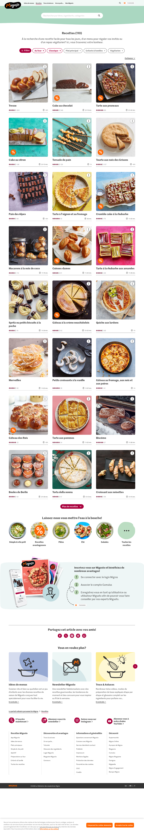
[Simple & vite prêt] (17, 534)
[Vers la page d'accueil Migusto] (13, 3)
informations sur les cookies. (49, 829)
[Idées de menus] (28, 677)
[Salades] (104, 534)
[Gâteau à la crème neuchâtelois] (72, 307)
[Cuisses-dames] (72, 251)
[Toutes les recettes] (126, 534)
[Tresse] (28, 88)
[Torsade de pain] (72, 143)
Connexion (130, 3)
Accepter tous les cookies (124, 825)
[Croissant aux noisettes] (115, 475)
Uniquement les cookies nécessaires (99, 825)
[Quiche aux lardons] (115, 307)
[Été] (83, 534)
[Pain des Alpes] (28, 197)
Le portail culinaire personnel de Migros (23, 711)
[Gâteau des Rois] (28, 421)
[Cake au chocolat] (72, 88)
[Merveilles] (28, 365)
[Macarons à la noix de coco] (28, 251)
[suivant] (135, 666)
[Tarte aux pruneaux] (115, 88)
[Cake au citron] (28, 143)
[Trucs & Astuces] (115, 677)
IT (134, 786)
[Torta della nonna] (72, 475)
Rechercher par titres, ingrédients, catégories (72, 15)
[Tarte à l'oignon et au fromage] (72, 197)
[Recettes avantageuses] (39, 534)
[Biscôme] (115, 421)
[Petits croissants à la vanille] (72, 365)
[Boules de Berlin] (28, 475)
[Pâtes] (61, 534)
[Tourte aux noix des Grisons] (115, 143)
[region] (72, 825)
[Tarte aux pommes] (72, 421)
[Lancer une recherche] (120, 3)
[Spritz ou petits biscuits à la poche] (28, 307)
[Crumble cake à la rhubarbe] (115, 197)
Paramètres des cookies (84, 764)
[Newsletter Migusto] (71, 677)
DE (126, 786)
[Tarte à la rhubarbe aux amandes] (115, 251)
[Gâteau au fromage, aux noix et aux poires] (115, 365)
